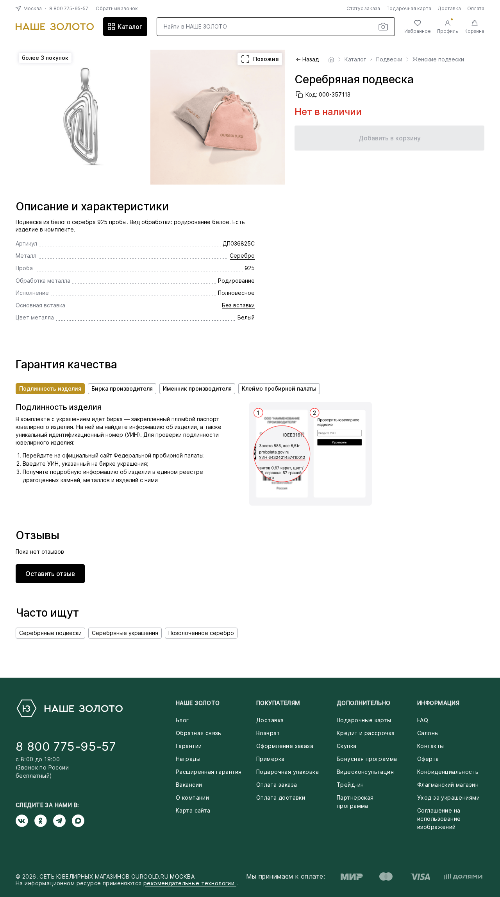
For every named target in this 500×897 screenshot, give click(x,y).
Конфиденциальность (448, 771)
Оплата (475, 8)
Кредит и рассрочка (366, 733)
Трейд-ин (350, 784)
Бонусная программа (367, 758)
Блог (182, 720)
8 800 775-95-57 (68, 8)
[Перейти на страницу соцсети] (25, 820)
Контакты (430, 746)
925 (250, 268)
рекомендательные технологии (189, 883)
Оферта (428, 758)
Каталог (130, 26)
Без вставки (238, 305)
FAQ (422, 720)
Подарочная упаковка (287, 771)
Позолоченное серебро (201, 633)
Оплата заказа (276, 784)
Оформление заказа (284, 746)
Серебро (242, 255)
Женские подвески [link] (438, 59)
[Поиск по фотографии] (383, 26)
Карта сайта (193, 810)
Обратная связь (198, 733)
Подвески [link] (389, 59)
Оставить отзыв (50, 574)
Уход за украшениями (448, 797)
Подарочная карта (408, 8)
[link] (331, 59)
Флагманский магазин (448, 784)
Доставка (449, 8)
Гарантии (189, 746)
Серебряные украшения (125, 633)
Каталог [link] (355, 59)
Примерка (270, 758)
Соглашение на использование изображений (439, 818)
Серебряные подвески (50, 633)
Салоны (428, 733)
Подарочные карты (364, 720)
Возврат (268, 733)
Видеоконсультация (365, 771)
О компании (192, 797)
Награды (188, 758)
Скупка (347, 746)
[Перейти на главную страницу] (55, 26)
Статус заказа (363, 8)
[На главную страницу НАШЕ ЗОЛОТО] (69, 708)
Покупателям (278, 703)
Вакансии (189, 784)
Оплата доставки (280, 797)
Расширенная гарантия (208, 771)
